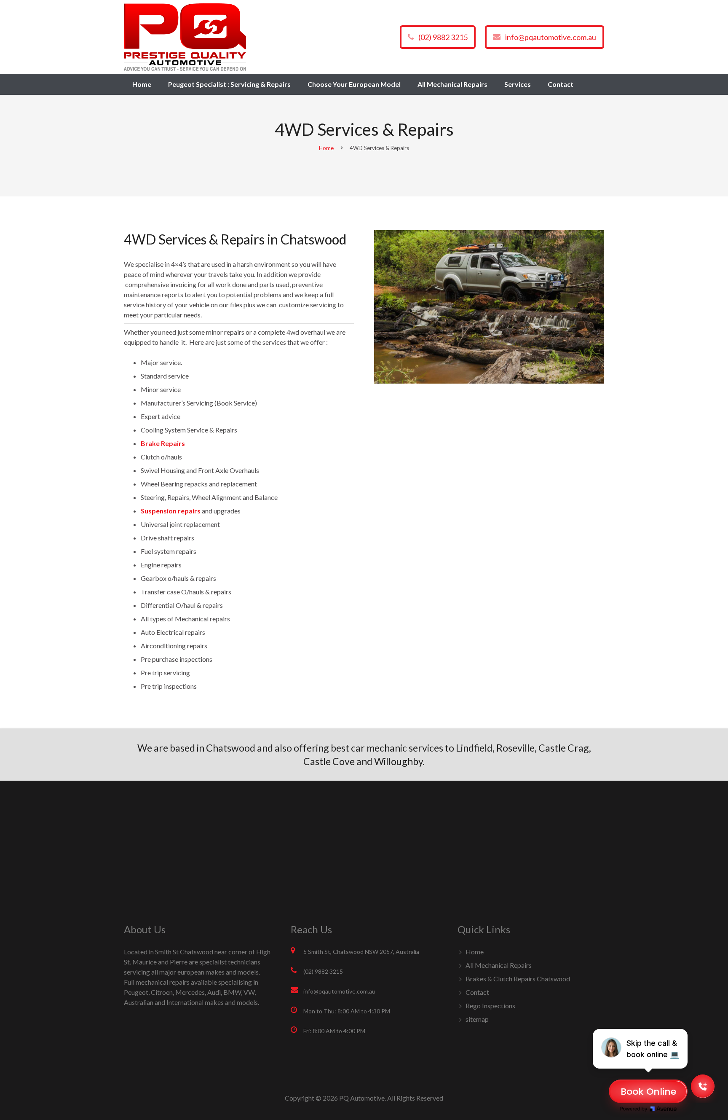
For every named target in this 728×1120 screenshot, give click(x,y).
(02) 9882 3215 (443, 37)
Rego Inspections (490, 1006)
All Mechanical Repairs (499, 965)
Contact (477, 992)
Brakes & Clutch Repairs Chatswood (518, 979)
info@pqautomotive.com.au (550, 37)
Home (326, 148)
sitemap (477, 1019)
